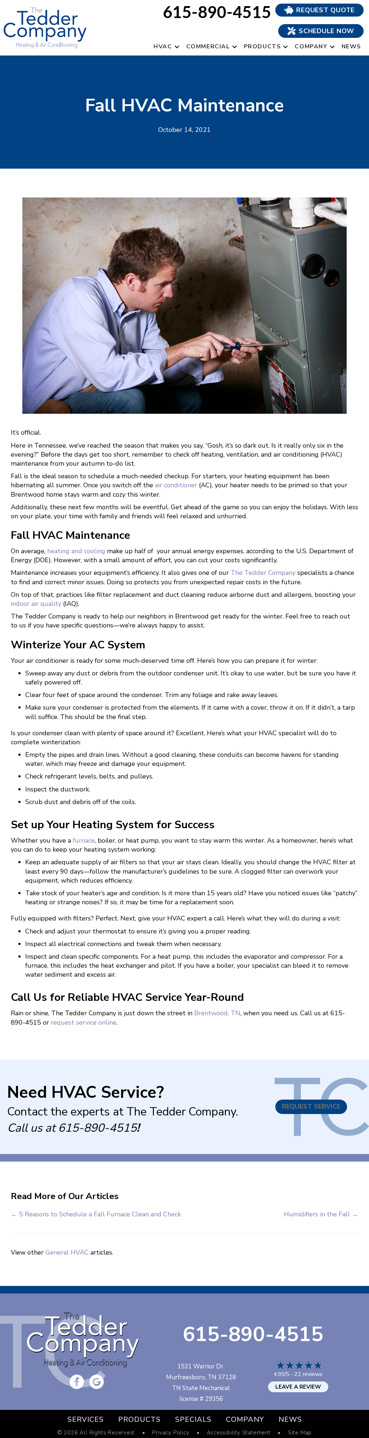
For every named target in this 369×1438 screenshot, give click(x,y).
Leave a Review (298, 1386)
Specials (193, 1419)
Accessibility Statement (239, 1432)
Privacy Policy (170, 1432)
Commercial (208, 46)
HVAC (163, 46)
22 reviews (308, 1374)
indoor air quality (37, 603)
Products (262, 46)
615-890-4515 (97, 1128)
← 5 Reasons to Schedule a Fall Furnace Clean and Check (96, 1214)
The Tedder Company (263, 572)
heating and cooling (76, 551)
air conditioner (176, 485)
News (351, 46)
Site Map (300, 1432)
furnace (84, 840)
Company (311, 46)
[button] (177, 47)
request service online (83, 1022)
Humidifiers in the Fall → (321, 1214)
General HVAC (67, 1252)
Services (85, 1419)
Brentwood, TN (217, 1013)
